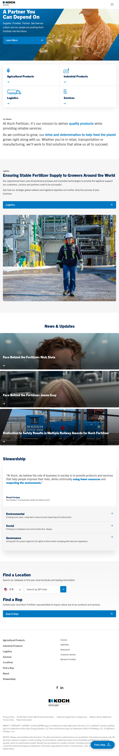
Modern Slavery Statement (100, 717)
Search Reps (12, 613)
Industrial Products (12, 645)
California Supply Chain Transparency (72, 717)
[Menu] (112, 4)
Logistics (10, 204)
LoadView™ (95, 725)
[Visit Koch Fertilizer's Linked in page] (61, 688)
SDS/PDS (64, 644)
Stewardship (9, 678)
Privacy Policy (8, 717)
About (6, 673)
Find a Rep (99, 744)
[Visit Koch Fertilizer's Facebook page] (57, 688)
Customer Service (68, 654)
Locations (8, 662)
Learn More (12, 40)
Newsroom (65, 649)
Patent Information (24, 720)
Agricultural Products (14, 640)
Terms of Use (8, 720)
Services (7, 656)
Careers (64, 639)
